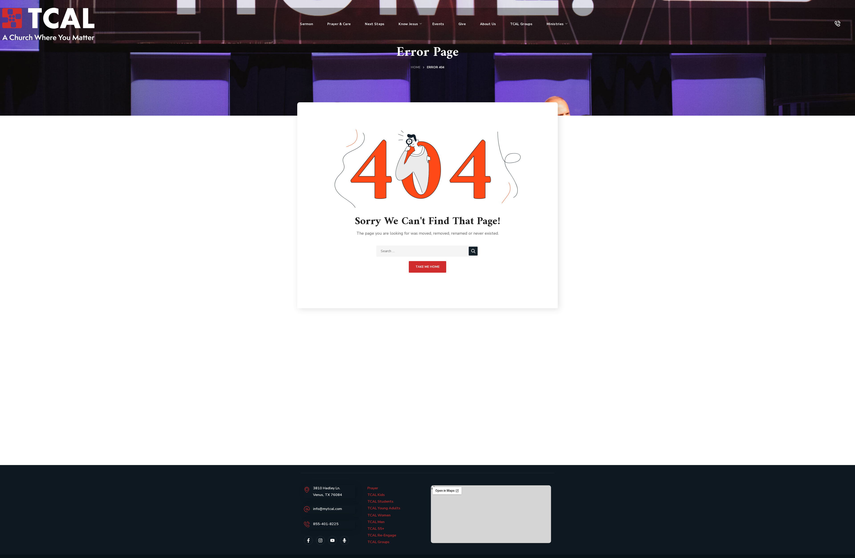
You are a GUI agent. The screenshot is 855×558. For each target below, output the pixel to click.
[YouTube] (332, 540)
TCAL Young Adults (383, 508)
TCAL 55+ (375, 528)
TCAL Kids (376, 494)
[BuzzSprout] (344, 540)
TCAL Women (379, 515)
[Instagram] (320, 540)
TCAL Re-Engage (381, 535)
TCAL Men (376, 522)
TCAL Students (380, 501)
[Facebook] (308, 540)
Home (415, 67)
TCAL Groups (378, 542)
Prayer (372, 488)
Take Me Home (427, 267)
